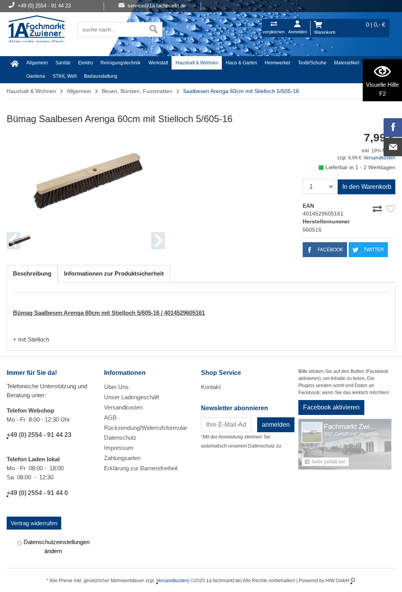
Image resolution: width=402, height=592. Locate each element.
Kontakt (211, 387)
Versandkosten (379, 158)
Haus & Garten (241, 63)
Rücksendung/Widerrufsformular (145, 427)
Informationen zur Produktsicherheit (114, 273)
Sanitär (63, 63)
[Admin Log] (353, 580)
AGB (110, 417)
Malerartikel (346, 63)
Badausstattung (100, 76)
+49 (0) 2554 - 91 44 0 (37, 493)
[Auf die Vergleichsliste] (378, 207)
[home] (14, 63)
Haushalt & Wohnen (196, 63)
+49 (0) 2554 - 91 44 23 (39, 434)
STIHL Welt (65, 76)
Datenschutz (120, 437)
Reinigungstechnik (120, 63)
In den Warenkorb (366, 186)
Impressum (118, 447)
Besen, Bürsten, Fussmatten (137, 91)
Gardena (35, 76)
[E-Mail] (393, 147)
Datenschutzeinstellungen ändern (56, 546)
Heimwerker (278, 63)
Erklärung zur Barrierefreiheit (140, 468)
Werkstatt (158, 63)
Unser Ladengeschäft (131, 397)
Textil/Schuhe (312, 63)
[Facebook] (393, 128)
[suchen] (154, 29)
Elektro (85, 63)
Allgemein (37, 63)
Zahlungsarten (122, 458)
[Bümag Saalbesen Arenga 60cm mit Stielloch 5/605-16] (86, 178)
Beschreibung (32, 273)
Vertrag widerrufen (34, 523)
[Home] (36, 30)
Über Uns (116, 387)
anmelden (276, 424)
